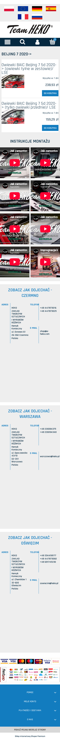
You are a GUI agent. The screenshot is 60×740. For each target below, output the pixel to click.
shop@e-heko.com (44, 333)
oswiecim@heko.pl (49, 583)
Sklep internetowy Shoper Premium (30, 736)
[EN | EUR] (23, 9)
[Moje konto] (37, 42)
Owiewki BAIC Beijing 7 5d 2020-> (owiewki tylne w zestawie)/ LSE (29, 68)
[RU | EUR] (37, 17)
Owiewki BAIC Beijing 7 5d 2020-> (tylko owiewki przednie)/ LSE (29, 105)
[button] (7, 42)
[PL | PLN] (9, 9)
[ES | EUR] (51, 9)
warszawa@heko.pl (50, 456)
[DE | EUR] (37, 9)
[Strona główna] (30, 29)
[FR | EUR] (23, 17)
